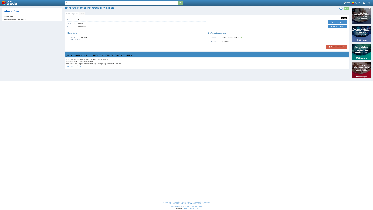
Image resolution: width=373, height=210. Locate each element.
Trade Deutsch (196, 202)
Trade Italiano (206, 202)
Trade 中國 (183, 203)
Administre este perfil (74, 67)
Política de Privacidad (196, 206)
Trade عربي (200, 203)
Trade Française (186, 202)
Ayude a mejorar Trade (191, 208)
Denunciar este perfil (337, 47)
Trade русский (192, 203)
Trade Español (167, 202)
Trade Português (174, 203)
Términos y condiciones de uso (179, 206)
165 (347, 8)
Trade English (176, 202)
